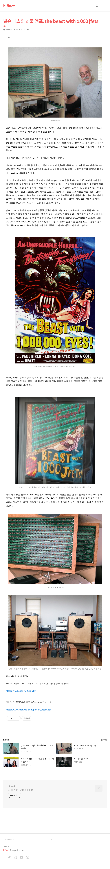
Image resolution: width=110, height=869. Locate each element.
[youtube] (21, 857)
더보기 (104, 740)
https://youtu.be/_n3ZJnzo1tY (21, 691)
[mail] (27, 857)
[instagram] (15, 857)
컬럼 (4, 26)
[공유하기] (14, 718)
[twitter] (9, 857)
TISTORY (6, 846)
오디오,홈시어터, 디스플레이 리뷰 (21, 789)
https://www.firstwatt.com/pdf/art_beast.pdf (28, 709)
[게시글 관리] (17, 718)
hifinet (9, 5)
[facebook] (4, 857)
